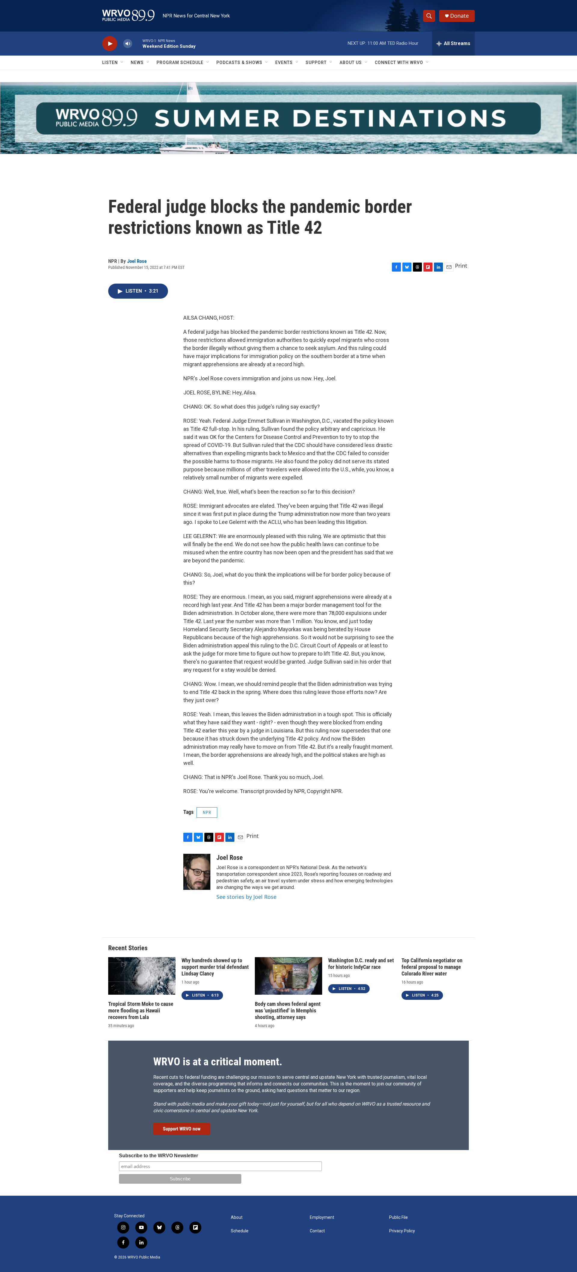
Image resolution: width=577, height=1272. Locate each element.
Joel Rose (137, 261)
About (237, 1217)
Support (316, 62)
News (137, 62)
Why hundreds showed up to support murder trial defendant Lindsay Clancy (215, 967)
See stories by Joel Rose (246, 896)
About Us (351, 62)
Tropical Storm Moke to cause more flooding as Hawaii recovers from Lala (140, 1010)
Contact (317, 1231)
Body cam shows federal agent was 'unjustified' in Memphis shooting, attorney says (288, 1010)
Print (461, 265)
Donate (459, 16)
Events (284, 62)
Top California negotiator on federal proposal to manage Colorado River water (432, 967)
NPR (207, 812)
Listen (110, 62)
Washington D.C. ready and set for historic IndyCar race (361, 963)
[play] (109, 43)
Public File (398, 1217)
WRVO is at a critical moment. (217, 1061)
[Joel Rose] (196, 872)
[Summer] (288, 118)
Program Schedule (180, 62)
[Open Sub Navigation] (122, 62)
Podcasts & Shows (239, 62)
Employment (322, 1217)
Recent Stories (128, 948)
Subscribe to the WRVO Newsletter (158, 1155)
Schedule (240, 1231)
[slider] (137, 43)
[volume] (128, 43)
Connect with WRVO (399, 62)
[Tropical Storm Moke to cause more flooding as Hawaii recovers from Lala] (142, 976)
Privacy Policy (402, 1231)
